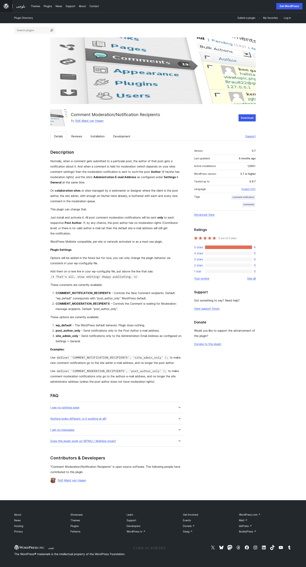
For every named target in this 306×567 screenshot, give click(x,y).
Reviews (76, 136)
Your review (201, 278)
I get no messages (62, 430)
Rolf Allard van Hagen (89, 120)
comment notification (243, 197)
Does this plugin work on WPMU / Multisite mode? (83, 441)
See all (251, 278)
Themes (75, 520)
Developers (133, 525)
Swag (187, 531)
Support (250, 136)
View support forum (207, 308)
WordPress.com (249, 514)
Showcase (76, 514)
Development (121, 136)
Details (58, 136)
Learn (130, 514)
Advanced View (204, 214)
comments (248, 204)
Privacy (18, 531)
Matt (243, 520)
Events (187, 520)
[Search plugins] (51, 30)
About (17, 514)
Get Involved (190, 514)
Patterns (75, 531)
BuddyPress (247, 531)
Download (247, 117)
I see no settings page (64, 407)
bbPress (245, 525)
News (17, 520)
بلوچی (51, 547)
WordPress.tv (136, 531)
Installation (97, 136)
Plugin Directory (23, 17)
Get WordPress (289, 6)
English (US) (249, 189)
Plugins (74, 525)
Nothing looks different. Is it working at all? (78, 418)
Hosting (18, 525)
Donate (189, 525)
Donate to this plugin (207, 344)
